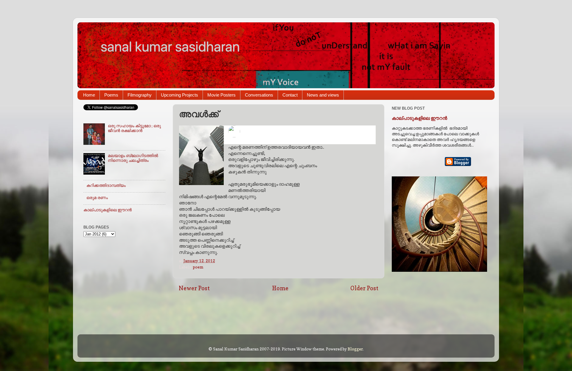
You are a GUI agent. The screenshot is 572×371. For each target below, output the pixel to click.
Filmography (140, 94)
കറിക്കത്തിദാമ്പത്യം (106, 185)
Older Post (364, 288)
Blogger (355, 349)
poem (198, 267)
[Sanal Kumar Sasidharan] (277, 131)
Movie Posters (221, 94)
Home (89, 94)
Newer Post (194, 288)
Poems (111, 94)
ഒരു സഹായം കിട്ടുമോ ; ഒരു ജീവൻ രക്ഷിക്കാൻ (134, 128)
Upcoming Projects (179, 94)
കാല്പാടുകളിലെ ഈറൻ (107, 209)
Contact (290, 94)
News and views (323, 94)
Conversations (259, 94)
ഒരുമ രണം (97, 197)
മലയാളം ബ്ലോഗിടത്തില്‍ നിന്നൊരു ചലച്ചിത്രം (133, 158)
